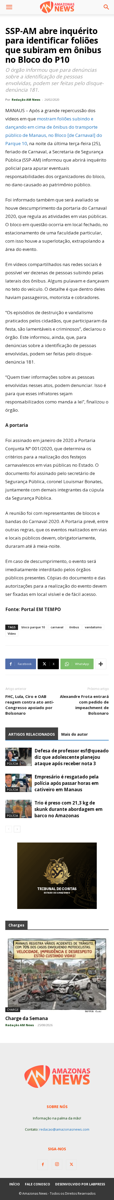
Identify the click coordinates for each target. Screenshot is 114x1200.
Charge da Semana (26, 1018)
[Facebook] (42, 1164)
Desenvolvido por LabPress (80, 1184)
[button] (9, 7)
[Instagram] (57, 1164)
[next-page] (17, 829)
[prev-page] (8, 829)
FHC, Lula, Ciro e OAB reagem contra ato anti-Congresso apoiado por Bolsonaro (29, 705)
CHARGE (13, 1010)
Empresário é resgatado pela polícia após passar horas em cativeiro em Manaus (66, 783)
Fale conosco (37, 1184)
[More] (100, 664)
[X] (71, 1164)
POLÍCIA (12, 763)
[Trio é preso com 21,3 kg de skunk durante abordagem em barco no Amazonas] (18, 809)
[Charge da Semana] (57, 974)
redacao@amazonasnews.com (64, 1129)
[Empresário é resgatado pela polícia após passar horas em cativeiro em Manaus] (18, 783)
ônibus (74, 627)
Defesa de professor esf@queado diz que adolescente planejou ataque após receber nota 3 (71, 757)
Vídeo (12, 633)
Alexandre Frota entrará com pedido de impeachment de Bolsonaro (84, 705)
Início (14, 1184)
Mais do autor (74, 734)
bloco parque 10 (33, 627)
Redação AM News (26, 100)
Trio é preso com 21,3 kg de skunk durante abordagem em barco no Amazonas (68, 809)
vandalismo (93, 627)
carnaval (57, 627)
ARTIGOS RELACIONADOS (31, 734)
